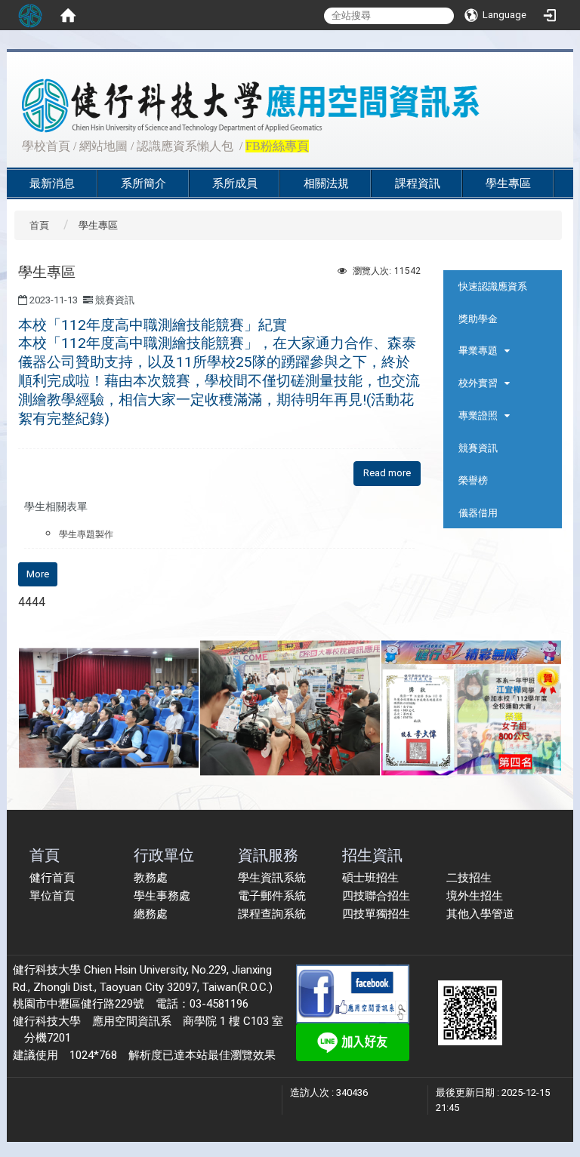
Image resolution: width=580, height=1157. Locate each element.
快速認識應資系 (492, 286)
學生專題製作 (86, 534)
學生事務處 (162, 896)
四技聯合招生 (376, 896)
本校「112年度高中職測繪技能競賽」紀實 (219, 372)
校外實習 (478, 383)
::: (14, 144)
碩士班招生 (370, 878)
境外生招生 (474, 896)
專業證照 (478, 415)
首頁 (39, 225)
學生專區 (508, 183)
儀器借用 (478, 512)
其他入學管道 (480, 914)
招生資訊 (372, 855)
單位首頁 (52, 896)
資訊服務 (268, 855)
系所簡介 (143, 183)
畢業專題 (478, 350)
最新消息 (52, 183)
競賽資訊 (478, 448)
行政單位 (164, 855)
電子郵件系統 (272, 896)
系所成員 (235, 183)
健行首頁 (52, 878)
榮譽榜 (473, 480)
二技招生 (469, 878)
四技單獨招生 (376, 914)
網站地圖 (103, 146)
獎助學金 (478, 319)
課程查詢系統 (272, 914)
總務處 (151, 914)
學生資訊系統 (272, 878)
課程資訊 (417, 183)
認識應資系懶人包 (185, 146)
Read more (387, 472)
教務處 (151, 878)
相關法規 (326, 183)
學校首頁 (46, 146)
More (37, 574)
